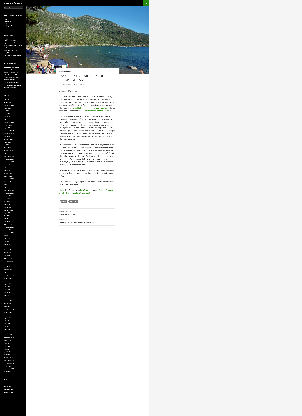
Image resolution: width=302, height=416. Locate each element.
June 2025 (7, 114)
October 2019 (8, 182)
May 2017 (7, 216)
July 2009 (7, 286)
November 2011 (9, 261)
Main (5, 19)
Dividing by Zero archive (11, 26)
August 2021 (7, 142)
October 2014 (8, 250)
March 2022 (7, 136)
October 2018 (8, 196)
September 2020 (9, 162)
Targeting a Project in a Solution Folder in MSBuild (77, 221)
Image (62, 190)
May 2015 (7, 247)
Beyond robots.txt (9, 43)
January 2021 (8, 153)
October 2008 (8, 312)
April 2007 (7, 352)
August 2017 (7, 213)
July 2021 (7, 145)
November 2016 (9, 227)
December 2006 (9, 360)
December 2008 (9, 306)
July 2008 (7, 321)
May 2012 (7, 255)
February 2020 (8, 173)
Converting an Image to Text (12, 55)
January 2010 (8, 272)
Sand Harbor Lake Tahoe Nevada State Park (90, 108)
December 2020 (9, 156)
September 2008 (9, 315)
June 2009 (7, 289)
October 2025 (8, 102)
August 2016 (7, 235)
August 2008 (7, 318)
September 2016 (9, 233)
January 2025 (8, 119)
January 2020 (8, 176)
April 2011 (7, 267)
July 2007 (7, 343)
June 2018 (7, 199)
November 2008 (9, 309)
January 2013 (8, 252)
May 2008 (7, 326)
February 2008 (8, 332)
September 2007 (9, 338)
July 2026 (7, 99)
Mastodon (7, 28)
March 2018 (7, 207)
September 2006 (9, 369)
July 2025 (7, 111)
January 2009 (8, 303)
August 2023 (7, 128)
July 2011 (7, 264)
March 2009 (7, 298)
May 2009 (7, 292)
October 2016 (8, 230)
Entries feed (7, 386)
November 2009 (9, 275)
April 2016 (7, 244)
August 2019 (7, 184)
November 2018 (9, 193)
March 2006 (7, 372)
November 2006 (9, 363)
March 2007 (7, 355)
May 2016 (7, 241)
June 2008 (7, 323)
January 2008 (8, 335)
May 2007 (7, 349)
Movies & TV (7, 21)
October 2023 (8, 125)
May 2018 (7, 201)
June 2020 (7, 167)
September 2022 (9, 133)
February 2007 (8, 357)
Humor (63, 201)
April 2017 (7, 218)
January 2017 (8, 224)
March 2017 (7, 221)
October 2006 (8, 366)
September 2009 (9, 281)
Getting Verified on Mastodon (13, 75)
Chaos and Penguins (13, 3)
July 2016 (7, 238)
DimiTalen (84, 190)
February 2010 (8, 269)
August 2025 (7, 108)
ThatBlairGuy (79, 85)
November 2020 (9, 159)
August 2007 (7, 340)
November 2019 (9, 179)
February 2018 (8, 210)
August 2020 (7, 165)
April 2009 (7, 295)
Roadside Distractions (10, 40)
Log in (5, 384)
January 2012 (8, 258)
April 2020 (7, 170)
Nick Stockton (8, 85)
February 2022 (8, 139)
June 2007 (7, 346)
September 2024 (9, 122)
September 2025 (9, 105)
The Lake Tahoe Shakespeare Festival (95, 110)
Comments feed (8, 389)
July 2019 (7, 187)
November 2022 (9, 131)
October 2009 (8, 278)
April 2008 (7, 329)
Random (6, 24)
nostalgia (73, 201)
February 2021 (8, 150)
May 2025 (7, 116)
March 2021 (7, 148)
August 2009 (7, 284)
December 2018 (9, 190)
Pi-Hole (16, 82)
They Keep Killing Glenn (68, 212)
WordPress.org (8, 392)
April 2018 (7, 204)
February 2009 (8, 301)
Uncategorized (65, 72)
